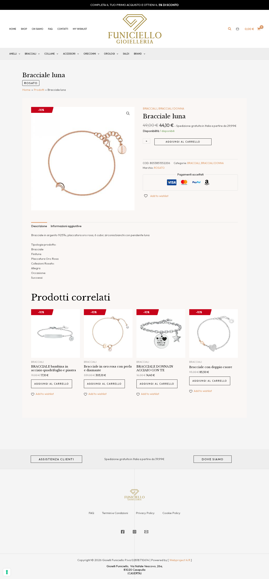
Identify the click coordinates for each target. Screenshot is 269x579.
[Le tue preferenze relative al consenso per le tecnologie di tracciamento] (7, 572)
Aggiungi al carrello (183, 141)
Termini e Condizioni (115, 513)
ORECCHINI (89, 53)
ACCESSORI (69, 53)
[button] (230, 29)
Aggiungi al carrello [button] (51, 383)
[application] (18, 54)
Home (12, 28)
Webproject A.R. (180, 560)
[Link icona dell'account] (237, 29)
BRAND (138, 53)
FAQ (91, 513)
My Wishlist (80, 28)
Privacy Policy (145, 513)
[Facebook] (123, 532)
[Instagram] (134, 532)
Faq (50, 28)
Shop (24, 28)
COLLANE (49, 53)
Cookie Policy (171, 513)
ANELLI (13, 53)
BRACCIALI (30, 53)
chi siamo (37, 28)
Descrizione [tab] (39, 226)
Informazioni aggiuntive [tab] (66, 226)
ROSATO (31, 83)
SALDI (126, 53)
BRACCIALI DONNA (171, 108)
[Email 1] (146, 532)
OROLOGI (109, 53)
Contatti (62, 28)
